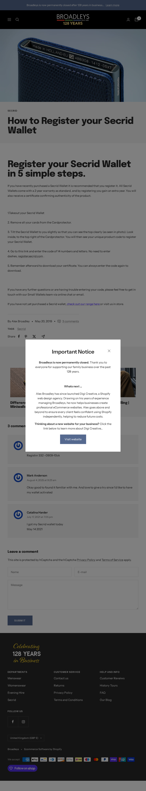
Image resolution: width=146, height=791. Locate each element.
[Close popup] (109, 351)
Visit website (73, 439)
